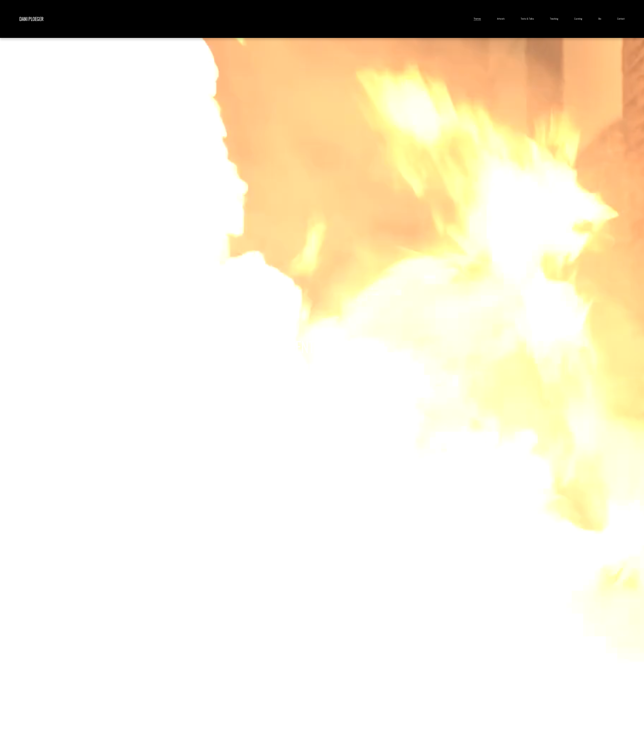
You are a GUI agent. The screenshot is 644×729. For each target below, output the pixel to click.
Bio (599, 18)
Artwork (501, 18)
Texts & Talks (527, 18)
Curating (578, 18)
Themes (477, 18)
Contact (621, 18)
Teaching (554, 18)
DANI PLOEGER (31, 18)
